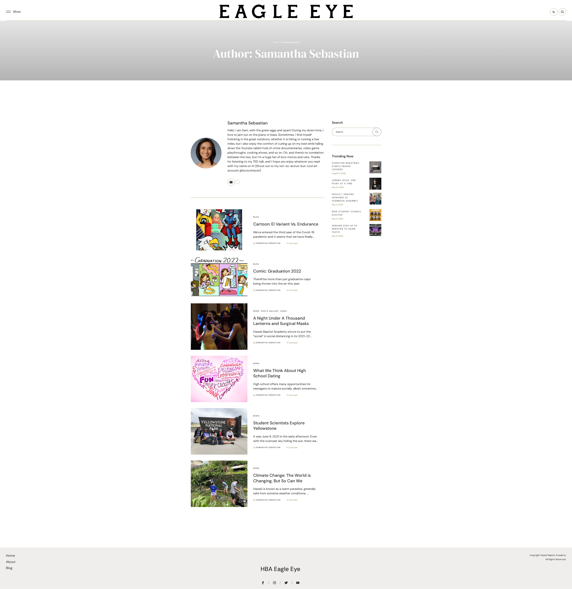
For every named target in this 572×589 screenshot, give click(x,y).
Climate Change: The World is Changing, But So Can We (282, 478)
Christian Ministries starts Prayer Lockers (345, 166)
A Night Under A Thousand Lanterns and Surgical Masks (281, 320)
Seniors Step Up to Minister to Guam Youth (344, 228)
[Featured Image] (219, 229)
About (10, 562)
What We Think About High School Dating (279, 373)
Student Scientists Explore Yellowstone (279, 425)
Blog (9, 568)
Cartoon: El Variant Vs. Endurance (285, 224)
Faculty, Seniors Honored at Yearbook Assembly (345, 197)
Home (275, 42)
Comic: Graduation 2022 (277, 271)
